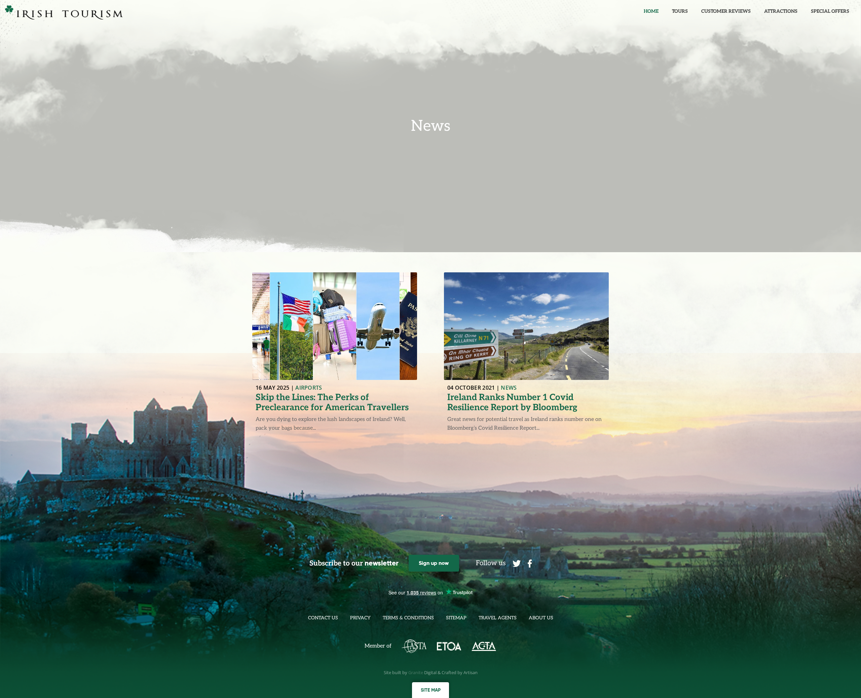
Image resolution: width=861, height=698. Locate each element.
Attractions (780, 11)
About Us (541, 618)
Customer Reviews (726, 11)
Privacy (360, 618)
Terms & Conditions (408, 618)
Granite (415, 672)
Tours (680, 11)
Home (651, 11)
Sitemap (456, 618)
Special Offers (830, 11)
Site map (431, 690)
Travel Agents (498, 618)
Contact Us (323, 618)
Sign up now (434, 563)
